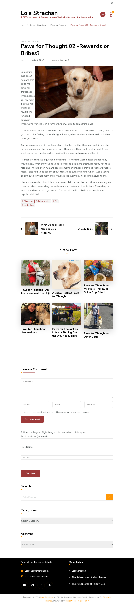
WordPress (70, 600)
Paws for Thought (30, 41)
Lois (22, 60)
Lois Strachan (39, 13)
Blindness (28, 201)
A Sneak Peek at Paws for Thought (65, 294)
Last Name (26, 457)
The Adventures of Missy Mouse (89, 577)
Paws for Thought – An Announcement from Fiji (35, 291)
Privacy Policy (83, 600)
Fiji (56, 201)
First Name (27, 446)
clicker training (43, 201)
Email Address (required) (34, 436)
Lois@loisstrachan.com (37, 570)
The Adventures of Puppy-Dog (88, 583)
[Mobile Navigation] (102, 14)
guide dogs (29, 205)
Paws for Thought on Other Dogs (96, 335)
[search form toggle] (112, 3)
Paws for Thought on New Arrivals (33, 330)
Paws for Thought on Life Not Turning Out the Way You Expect (65, 332)
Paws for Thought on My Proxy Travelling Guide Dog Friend (96, 289)
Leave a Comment (60, 60)
